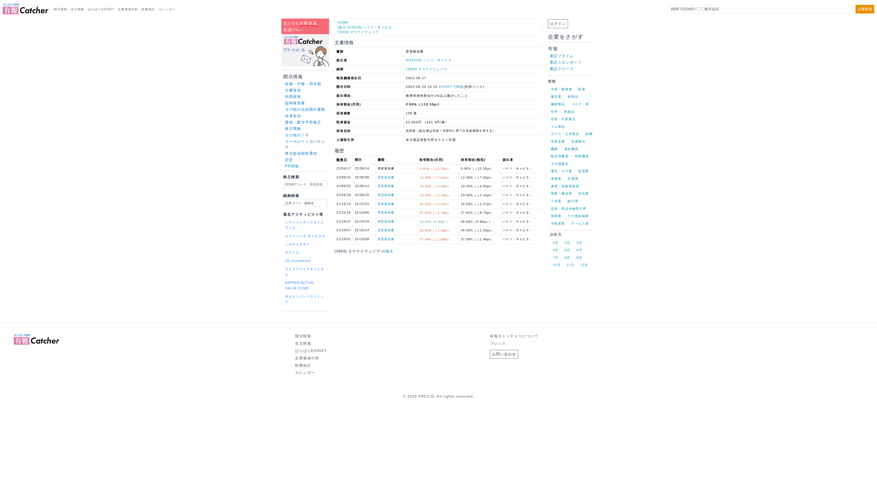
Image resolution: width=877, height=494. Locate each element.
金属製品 (578, 141)
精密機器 (582, 156)
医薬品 (569, 111)
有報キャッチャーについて (514, 336)
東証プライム (562, 56)
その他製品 (560, 164)
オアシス (292, 252)
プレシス (498, 343)
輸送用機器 (560, 156)
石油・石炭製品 (563, 119)
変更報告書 (386, 177)
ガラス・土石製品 (565, 134)
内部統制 (293, 97)
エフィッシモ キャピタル (305, 236)
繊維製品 (558, 104)
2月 (567, 242)
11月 (570, 265)
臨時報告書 (295, 103)
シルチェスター (297, 244)
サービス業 (580, 223)
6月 (579, 250)
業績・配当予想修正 (303, 122)
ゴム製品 (558, 126)
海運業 (556, 178)
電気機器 (571, 149)
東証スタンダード (566, 62)
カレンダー (167, 9)
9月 (579, 257)
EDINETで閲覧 (451, 87)
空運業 (573, 178)
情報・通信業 (561, 193)
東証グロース (562, 69)
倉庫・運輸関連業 (565, 186)
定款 (289, 160)
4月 (555, 250)
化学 (554, 111)
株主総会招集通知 (301, 153)
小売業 (556, 201)
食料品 (573, 96)
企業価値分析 (128, 9)
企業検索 (865, 9)
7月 (555, 257)
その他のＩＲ (297, 135)
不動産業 (558, 223)
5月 (567, 250)
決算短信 (293, 116)
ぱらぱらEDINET (101, 9)
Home (343, 22)
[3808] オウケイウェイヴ (358, 32)
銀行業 (573, 201)
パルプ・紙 (580, 104)
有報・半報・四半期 (303, 84)
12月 (584, 265)
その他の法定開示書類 (305, 109)
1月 (555, 242)
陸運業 (583, 171)
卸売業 (583, 193)
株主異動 (293, 129)
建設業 (556, 96)
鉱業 (581, 89)
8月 (567, 257)
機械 (554, 149)
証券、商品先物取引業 (568, 208)
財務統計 (148, 9)
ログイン (558, 24)
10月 (557, 265)
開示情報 (60, 9)
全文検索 (77, 9)
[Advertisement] (336, 317)
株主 (390, 251)
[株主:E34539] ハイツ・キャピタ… (366, 27)
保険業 (556, 216)
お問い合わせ (504, 354)
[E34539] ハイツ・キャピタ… (430, 60)
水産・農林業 (561, 89)
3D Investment (298, 261)
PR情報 (292, 166)
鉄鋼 (588, 134)
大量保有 (293, 90)
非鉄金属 (558, 141)
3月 (579, 242)
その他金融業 (578, 216)
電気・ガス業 (561, 171)
